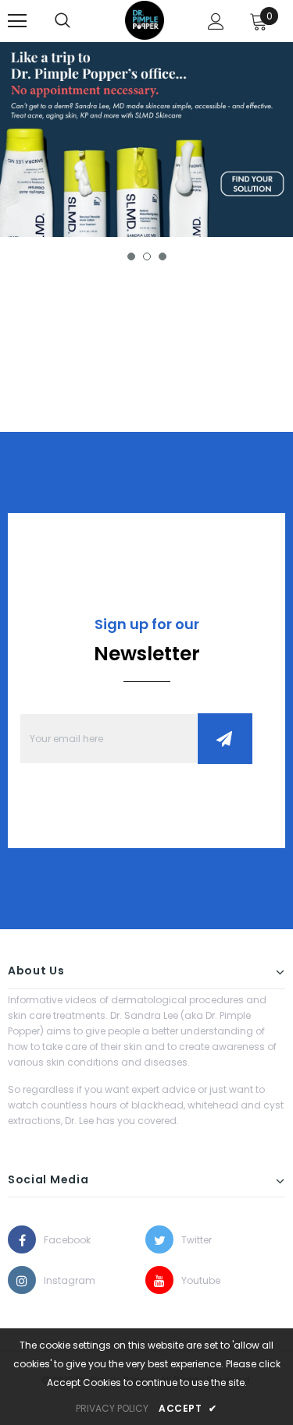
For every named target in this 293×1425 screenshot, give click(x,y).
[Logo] (144, 20)
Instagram (58, 1280)
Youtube (195, 1280)
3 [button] (162, 256)
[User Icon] (216, 21)
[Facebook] (22, 1239)
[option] (146, 139)
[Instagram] (22, 1280)
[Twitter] (159, 1239)
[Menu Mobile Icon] (17, 21)
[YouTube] (159, 1280)
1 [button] (131, 256)
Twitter (195, 1239)
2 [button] (147, 256)
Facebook (58, 1239)
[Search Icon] (62, 21)
